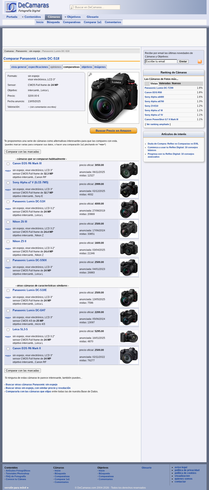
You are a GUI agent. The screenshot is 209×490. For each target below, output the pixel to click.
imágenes (100, 67)
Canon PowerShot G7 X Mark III (161, 119)
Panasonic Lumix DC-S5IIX (30, 260)
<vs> (8, 170)
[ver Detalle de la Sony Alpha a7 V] (129, 189)
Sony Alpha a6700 (154, 101)
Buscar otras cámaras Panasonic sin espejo (31, 384)
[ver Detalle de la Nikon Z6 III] (129, 229)
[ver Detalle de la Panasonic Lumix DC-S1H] (129, 209)
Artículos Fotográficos (18, 470)
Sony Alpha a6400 (154, 97)
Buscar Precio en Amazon (113, 130)
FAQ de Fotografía (16, 476)
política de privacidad (187, 470)
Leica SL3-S (20, 329)
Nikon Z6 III (20, 221)
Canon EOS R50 (153, 92)
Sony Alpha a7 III (154, 110)
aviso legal (181, 467)
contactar (180, 481)
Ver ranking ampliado (158, 124)
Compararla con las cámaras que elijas (28, 391)
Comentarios (113, 22)
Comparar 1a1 (92, 22)
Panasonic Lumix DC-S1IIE (30, 290)
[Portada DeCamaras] (35, 7)
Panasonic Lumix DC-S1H (29, 201)
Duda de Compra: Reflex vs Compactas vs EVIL (173, 143)
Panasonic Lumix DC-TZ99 (159, 88)
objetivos (87, 67)
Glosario (146, 467)
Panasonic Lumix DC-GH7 (29, 310)
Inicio (39, 22)
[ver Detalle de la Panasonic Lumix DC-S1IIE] (129, 298)
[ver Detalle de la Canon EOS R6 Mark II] (129, 355)
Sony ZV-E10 (151, 106)
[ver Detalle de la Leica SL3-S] (129, 336)
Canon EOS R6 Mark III (27, 163)
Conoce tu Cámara (16, 479)
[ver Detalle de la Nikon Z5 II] (129, 248)
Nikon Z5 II (19, 241)
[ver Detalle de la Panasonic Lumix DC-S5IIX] (129, 267)
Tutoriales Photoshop (17, 473)
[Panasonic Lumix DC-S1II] (113, 97)
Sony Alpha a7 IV (154, 115)
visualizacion (182, 475)
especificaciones (38, 67)
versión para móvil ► (16, 487)
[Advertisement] (76, 37)
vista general (19, 67)
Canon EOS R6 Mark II (27, 348)
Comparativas (71, 22)
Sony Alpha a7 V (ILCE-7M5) (30, 182)
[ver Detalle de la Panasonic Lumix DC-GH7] (129, 317)
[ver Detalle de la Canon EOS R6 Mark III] (129, 170)
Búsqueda (53, 22)
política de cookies (185, 473)
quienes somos (183, 478)
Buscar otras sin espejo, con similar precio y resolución (38, 388)
